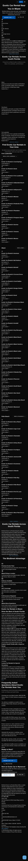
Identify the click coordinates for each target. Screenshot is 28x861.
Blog (18, 800)
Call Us (22, 17)
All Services (4, 805)
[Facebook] (3, 796)
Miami (7, 826)
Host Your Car (10, 805)
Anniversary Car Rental (7, 806)
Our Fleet (4, 800)
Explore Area (5, 88)
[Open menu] (25, 2)
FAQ (12, 800)
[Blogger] (7, 796)
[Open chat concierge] (24, 857)
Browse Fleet (8, 17)
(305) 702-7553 (8, 763)
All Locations (5, 828)
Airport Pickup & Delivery (20, 805)
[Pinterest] (4, 796)
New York (4, 826)
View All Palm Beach (19, 416)
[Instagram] (2, 796)
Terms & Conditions (6, 831)
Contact (15, 800)
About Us (8, 800)
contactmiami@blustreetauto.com (9, 816)
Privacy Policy (14, 831)
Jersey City (19, 826)
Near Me (24, 826)
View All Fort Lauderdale (9, 156)
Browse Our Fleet (9, 760)
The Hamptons (12, 826)
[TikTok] (8, 796)
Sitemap (20, 831)
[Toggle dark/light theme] (17, 2)
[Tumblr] (6, 796)
